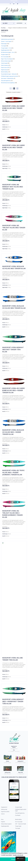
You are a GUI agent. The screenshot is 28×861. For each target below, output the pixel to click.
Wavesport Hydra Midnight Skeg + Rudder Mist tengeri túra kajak (13, 701)
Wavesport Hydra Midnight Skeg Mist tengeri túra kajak (13, 350)
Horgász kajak (4, 54)
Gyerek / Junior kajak (6, 41)
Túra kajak (3, 45)
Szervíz (2, 813)
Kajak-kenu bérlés (5, 811)
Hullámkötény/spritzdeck (7, 39)
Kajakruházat (4, 69)
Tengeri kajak (18, 826)
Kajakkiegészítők (5, 50)
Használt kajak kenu (6, 80)
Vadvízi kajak (4, 63)
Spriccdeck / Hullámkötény (7, 78)
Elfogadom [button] (14, 859)
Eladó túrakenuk (5, 65)
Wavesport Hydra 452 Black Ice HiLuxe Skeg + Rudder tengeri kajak (13, 432)
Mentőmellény (4, 71)
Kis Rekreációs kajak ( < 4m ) (7, 52)
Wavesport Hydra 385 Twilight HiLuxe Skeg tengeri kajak (13, 228)
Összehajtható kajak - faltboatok (9, 74)
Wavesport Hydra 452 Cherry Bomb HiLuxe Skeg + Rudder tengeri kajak (13, 390)
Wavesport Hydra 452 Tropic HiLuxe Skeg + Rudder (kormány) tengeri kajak (13, 473)
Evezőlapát (17, 815)
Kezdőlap (3, 27)
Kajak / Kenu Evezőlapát (6, 58)
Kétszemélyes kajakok (6, 824)
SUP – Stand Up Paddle (20, 824)
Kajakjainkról (4, 807)
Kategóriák (19, 23)
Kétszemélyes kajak (6, 61)
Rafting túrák (4, 809)
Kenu (2, 819)
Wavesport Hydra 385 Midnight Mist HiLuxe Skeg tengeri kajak (12, 187)
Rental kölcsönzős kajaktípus (8, 82)
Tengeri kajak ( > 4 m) (6, 48)
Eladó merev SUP (5, 67)
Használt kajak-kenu (20, 813)
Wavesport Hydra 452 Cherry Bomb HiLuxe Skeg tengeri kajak (13, 108)
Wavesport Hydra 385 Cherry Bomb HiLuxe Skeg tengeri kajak (13, 147)
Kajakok (3, 821)
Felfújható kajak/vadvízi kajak (20, 810)
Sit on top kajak (4, 56)
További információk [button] (18, 855)
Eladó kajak (3, 43)
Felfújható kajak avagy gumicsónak (9, 76)
